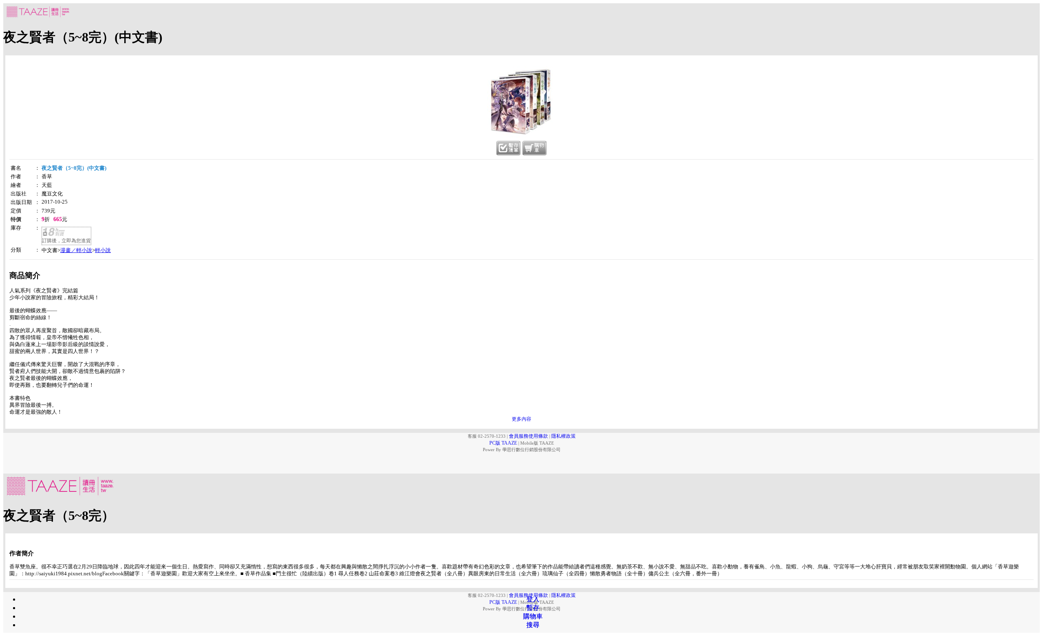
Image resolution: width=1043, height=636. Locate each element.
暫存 (532, 607)
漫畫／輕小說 (76, 250)
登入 (532, 599)
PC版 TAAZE (503, 443)
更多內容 (521, 419)
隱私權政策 (563, 436)
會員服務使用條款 (528, 436)
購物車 (533, 616)
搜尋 (532, 624)
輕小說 (103, 250)
